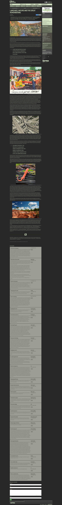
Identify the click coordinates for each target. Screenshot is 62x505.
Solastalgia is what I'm (14, 350)
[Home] (13, 2)
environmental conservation (46, 16)
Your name (11, 483)
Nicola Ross (12, 14)
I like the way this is (13, 391)
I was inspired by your (14, 325)
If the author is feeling (14, 404)
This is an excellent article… (15, 473)
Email (10, 486)
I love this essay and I (14, 428)
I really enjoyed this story (14, 379)
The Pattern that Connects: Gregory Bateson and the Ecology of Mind (46, 31)
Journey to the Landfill (45, 30)
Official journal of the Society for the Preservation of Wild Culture (17, 501)
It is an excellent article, (14, 461)
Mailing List (43, 504)
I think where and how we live (15, 259)
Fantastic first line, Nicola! (14, 416)
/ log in (25, 4)
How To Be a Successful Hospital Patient (47, 21)
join (23, 4)
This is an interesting (14, 296)
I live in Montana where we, (14, 314)
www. (17, 239)
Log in (47, 504)
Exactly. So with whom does (15, 385)
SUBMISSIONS (36, 4)
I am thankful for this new (14, 455)
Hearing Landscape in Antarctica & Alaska (47, 23)
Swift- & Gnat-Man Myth (45, 45)
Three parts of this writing (14, 338)
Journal (11, 4)
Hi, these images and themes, (15, 422)
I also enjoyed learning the (14, 441)
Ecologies (25, 8)
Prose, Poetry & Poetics (14, 8)
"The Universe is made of (14, 397)
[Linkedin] (49, 2)
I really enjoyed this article (14, 290)
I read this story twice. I (14, 410)
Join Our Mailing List (44, 4)
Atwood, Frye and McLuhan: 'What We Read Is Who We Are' (46, 22)
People (45, 504)
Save (10, 499)
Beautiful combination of (14, 467)
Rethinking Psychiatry (45, 29)
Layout (10, 496)
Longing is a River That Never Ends (46, 38)
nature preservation (48, 15)
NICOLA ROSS (11, 237)
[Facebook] (50, 2)
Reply (32, 249)
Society (22, 4)
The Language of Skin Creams (46, 20)
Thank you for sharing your (14, 248)
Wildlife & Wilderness (35, 8)
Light (46, 2)
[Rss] (51, 2)
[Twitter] (48, 2)
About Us (32, 4)
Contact (41, 504)
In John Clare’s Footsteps (45, 44)
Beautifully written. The (14, 308)
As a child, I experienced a (14, 356)
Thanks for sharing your (14, 281)
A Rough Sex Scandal (45, 27)
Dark (45, 2)
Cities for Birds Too (45, 46)
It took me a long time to (14, 366)
